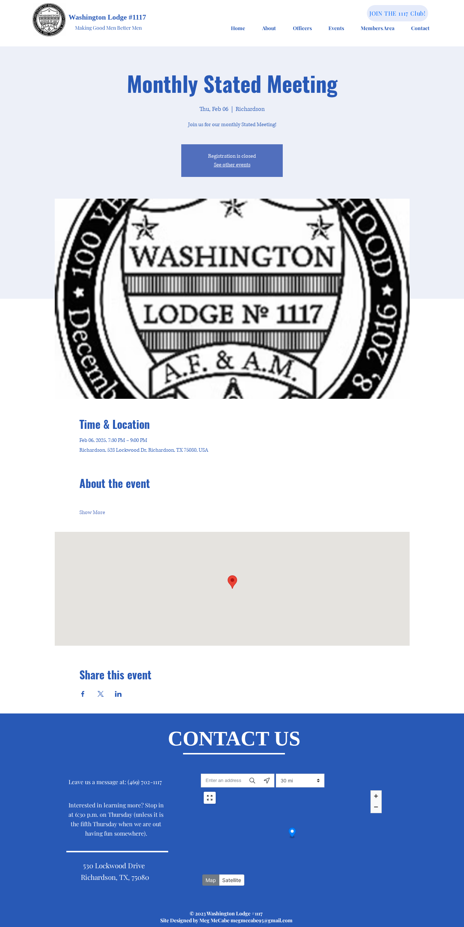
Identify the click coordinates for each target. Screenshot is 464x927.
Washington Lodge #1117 (107, 17)
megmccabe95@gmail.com (262, 920)
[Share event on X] (100, 694)
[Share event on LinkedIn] (118, 694)
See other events (232, 164)
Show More (92, 512)
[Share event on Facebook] (82, 694)
